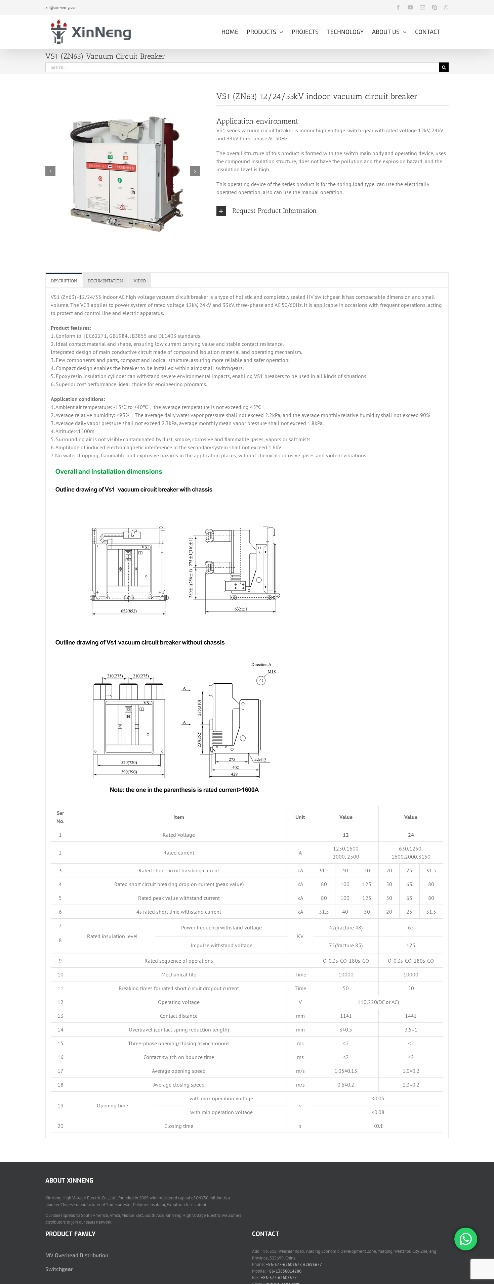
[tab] (64, 280)
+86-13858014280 (284, 1271)
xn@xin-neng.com (61, 7)
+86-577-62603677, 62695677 (294, 1264)
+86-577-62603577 (279, 1277)
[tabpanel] (247, 713)
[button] (332, 211)
